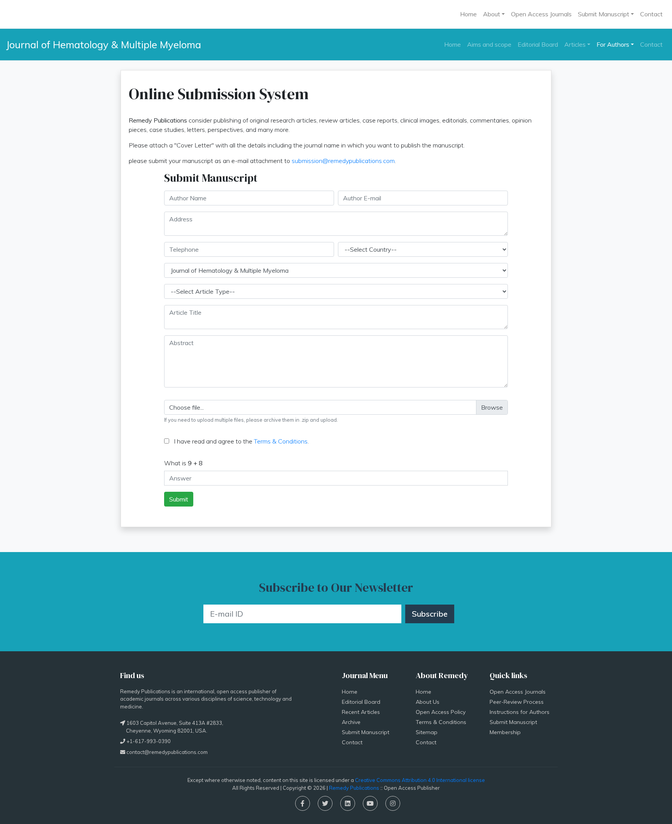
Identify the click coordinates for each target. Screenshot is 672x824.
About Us (427, 701)
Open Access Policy (441, 711)
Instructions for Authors (520, 711)
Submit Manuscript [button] (603, 14)
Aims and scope (489, 44)
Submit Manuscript (365, 732)
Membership (505, 732)
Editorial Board (538, 44)
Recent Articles (361, 711)
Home (468, 14)
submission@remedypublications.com (343, 161)
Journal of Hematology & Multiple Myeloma (103, 44)
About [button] (491, 14)
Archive (351, 722)
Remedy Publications (354, 788)
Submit (178, 499)
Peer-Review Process (517, 701)
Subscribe (430, 614)
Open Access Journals (541, 14)
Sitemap (427, 732)
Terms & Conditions (281, 441)
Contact (651, 14)
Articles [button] (575, 44)
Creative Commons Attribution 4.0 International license (420, 780)
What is (183, 463)
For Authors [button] (613, 44)
